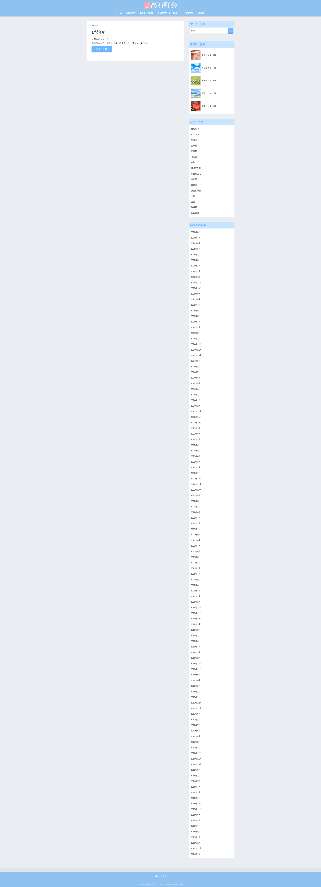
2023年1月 (196, 473)
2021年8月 (196, 540)
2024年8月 (196, 366)
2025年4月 (196, 322)
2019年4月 (196, 647)
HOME (162, 876)
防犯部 (194, 207)
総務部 (194, 185)
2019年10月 (196, 619)
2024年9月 (196, 361)
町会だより (196, 174)
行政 (193, 196)
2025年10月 (196, 288)
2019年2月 (196, 658)
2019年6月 (196, 641)
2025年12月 (196, 277)
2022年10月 (196, 490)
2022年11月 (196, 484)
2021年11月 (196, 529)
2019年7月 (196, 635)
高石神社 (195, 213)
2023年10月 (196, 423)
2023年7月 (196, 439)
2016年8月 (196, 775)
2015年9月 (196, 815)
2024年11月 (196, 350)
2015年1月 (196, 843)
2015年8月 (196, 820)
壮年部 (194, 146)
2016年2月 (196, 792)
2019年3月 (196, 652)
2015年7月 (196, 826)
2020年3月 (196, 591)
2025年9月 (196, 294)
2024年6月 (196, 378)
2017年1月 (196, 747)
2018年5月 (196, 686)
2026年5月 (196, 249)
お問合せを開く (101, 49)
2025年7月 (196, 305)
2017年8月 (196, 719)
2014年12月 (196, 848)
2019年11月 (196, 613)
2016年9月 (196, 770)
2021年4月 (196, 563)
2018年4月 (196, 691)
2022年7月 (196, 506)
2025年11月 (196, 282)
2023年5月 (196, 450)
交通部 (194, 140)
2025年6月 (196, 310)
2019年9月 (196, 624)
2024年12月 (196, 344)
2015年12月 (196, 804)
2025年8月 (196, 299)
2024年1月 (196, 406)
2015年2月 (196, 837)
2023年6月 (196, 445)
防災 (193, 202)
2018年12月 (196, 663)
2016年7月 (196, 781)
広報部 (194, 151)
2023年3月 (196, 462)
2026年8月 (196, 232)
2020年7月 (196, 574)
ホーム (119, 13)
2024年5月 (196, 383)
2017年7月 (196, 725)
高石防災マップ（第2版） (168, 13)
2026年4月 (196, 254)
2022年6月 (196, 512)
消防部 (194, 157)
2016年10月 (196, 764)
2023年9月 (196, 428)
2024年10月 (196, 355)
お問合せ (201, 13)
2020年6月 (196, 579)
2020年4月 (196, 585)
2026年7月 (196, 238)
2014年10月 (196, 854)
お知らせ (195, 129)
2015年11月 (196, 809)
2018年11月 (196, 669)
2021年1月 (196, 568)
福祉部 (194, 179)
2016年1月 (196, 798)
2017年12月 (196, 703)
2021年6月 (196, 551)
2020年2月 (196, 596)
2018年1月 (196, 697)
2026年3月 (196, 260)
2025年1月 (196, 338)
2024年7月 (196, 372)
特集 (193, 162)
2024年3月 (196, 394)
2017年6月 (196, 731)
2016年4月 (196, 787)
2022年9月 (196, 495)
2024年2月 (196, 400)
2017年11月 (196, 708)
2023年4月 (196, 456)
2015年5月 (196, 831)
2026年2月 (196, 266)
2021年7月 (196, 546)
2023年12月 (196, 411)
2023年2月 (196, 467)
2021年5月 (196, 557)
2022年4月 (196, 518)
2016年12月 (196, 753)
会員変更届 (188, 13)
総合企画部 (196, 190)
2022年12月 (196, 479)
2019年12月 (196, 607)
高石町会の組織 (146, 13)
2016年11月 (196, 759)
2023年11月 (196, 417)
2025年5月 (196, 316)
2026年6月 (196, 243)
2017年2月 (196, 742)
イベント (195, 134)
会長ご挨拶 (131, 13)
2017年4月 (196, 736)
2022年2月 (196, 523)
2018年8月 (196, 680)
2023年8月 (196, 434)
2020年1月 (196, 602)
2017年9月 (196, 714)
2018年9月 (196, 675)
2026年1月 (196, 271)
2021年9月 (196, 535)
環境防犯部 (196, 168)
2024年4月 (196, 389)
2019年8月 (196, 630)
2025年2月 (196, 333)
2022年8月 (196, 501)
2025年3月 (196, 327)
